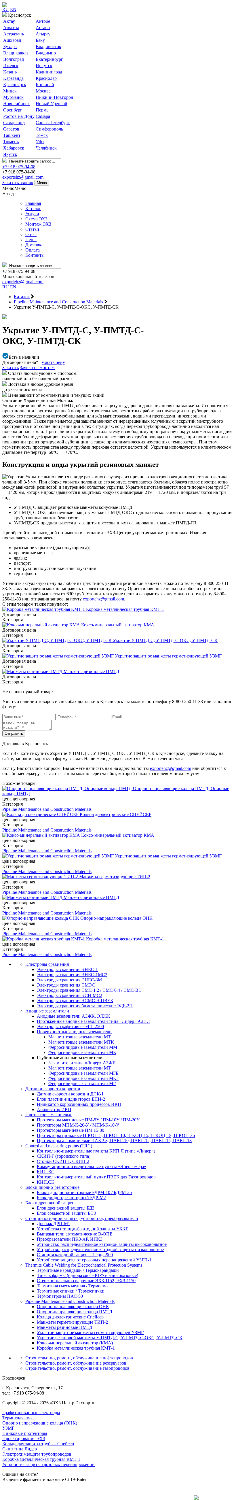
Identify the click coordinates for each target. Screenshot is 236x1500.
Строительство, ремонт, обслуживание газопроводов (77, 1368)
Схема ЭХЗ (36, 218)
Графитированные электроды (31, 1412)
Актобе (43, 21)
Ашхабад (12, 40)
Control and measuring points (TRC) (58, 1145)
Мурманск (13, 97)
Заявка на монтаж (37, 367)
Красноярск (14, 84)
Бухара (10, 46)
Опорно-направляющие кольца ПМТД (74, 1311)
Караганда (13, 78)
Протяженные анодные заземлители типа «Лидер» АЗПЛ (93, 1021)
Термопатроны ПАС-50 (60, 1296)
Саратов (11, 128)
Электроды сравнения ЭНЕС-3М (69, 979)
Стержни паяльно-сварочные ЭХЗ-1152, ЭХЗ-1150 (86, 1280)
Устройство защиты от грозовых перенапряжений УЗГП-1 (94, 1259)
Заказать (10, 367)
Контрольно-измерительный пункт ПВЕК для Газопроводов (96, 1176)
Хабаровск (13, 148)
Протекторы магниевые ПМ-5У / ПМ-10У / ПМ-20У (88, 1119)
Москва (43, 90)
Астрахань (13, 33)
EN (13, 9)
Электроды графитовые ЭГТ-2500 (70, 1026)
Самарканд (14, 122)
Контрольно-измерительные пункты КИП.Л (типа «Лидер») (96, 1150)
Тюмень (11, 141)
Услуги (32, 213)
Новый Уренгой (51, 103)
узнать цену (53, 362)
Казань (10, 71)
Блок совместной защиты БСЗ (66, 1213)
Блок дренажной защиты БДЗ (65, 1208)
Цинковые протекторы (24, 1433)
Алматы (11, 27)
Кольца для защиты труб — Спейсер (38, 1443)
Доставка (34, 244)
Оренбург (12, 109)
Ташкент (11, 135)
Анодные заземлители (47, 1010)
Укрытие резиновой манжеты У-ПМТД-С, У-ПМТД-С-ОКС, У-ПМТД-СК (109, 1337)
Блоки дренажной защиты (51, 1202)
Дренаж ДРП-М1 (53, 1223)
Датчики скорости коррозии (52, 1088)
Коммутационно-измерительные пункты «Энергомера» (91, 1166)
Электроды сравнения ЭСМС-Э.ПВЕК (75, 1000)
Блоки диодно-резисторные (52, 1187)
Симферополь (49, 128)
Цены (31, 239)
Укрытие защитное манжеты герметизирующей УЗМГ (90, 1332)
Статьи (32, 229)
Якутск (10, 154)
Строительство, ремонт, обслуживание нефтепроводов (79, 1357)
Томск (42, 135)
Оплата (32, 250)
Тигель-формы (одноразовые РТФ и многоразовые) (87, 1275)
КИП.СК (45, 1182)
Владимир (46, 52)
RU (5, 9)
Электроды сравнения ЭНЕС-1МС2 (72, 974)
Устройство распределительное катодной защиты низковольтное (100, 1249)
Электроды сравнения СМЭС (66, 985)
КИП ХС (45, 1171)
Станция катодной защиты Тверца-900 (75, 1254)
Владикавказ (15, 52)
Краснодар (46, 78)
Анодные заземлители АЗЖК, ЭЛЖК (73, 1016)
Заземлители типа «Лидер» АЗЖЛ (82, 1062)
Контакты (35, 255)
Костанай (45, 84)
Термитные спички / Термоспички (70, 1291)
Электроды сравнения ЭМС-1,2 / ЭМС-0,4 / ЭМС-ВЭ (89, 990)
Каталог (33, 208)
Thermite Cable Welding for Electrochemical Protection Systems (83, 1265)
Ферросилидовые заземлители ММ (82, 1047)
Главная (33, 203)
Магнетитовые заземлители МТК (81, 1042)
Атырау (43, 33)
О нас (31, 234)
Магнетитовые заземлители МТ (79, 1036)
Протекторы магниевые (48, 1114)
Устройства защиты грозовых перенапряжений (48, 1464)
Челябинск (46, 148)
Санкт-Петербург (53, 122)
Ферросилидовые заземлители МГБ (83, 1073)
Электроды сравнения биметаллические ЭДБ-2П (85, 1005)
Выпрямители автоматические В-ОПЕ (75, 1233)
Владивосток (48, 46)
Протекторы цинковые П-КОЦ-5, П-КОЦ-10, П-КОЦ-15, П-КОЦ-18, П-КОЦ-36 (116, 1135)
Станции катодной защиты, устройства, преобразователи (81, 1218)
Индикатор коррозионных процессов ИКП (79, 1104)
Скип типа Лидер (19, 1448)
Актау (9, 21)
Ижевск (10, 65)
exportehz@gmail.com (22, 177)
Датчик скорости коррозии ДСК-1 (70, 1093)
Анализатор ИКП (54, 1109)
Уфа (40, 141)
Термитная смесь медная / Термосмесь (74, 1285)
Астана (43, 27)
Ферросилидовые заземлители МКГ (83, 1078)
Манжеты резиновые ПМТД (64, 1327)
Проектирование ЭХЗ (23, 1438)
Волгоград (13, 59)
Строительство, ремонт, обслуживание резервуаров (75, 1363)
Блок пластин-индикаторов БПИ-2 (71, 1099)
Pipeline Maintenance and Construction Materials (47, 809)
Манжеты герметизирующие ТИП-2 (72, 1322)
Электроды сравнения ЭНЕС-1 (67, 969)
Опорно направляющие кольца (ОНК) (39, 1422)
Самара (43, 116)
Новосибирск (16, 103)
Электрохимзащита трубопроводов (36, 1454)
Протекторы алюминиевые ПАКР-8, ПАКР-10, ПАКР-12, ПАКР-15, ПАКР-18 (114, 1140)
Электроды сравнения (47, 964)
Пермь (42, 109)
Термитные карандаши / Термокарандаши (78, 1270)
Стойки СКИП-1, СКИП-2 (63, 1161)
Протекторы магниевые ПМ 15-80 (70, 1130)
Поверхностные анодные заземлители (74, 1031)
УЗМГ (8, 1428)
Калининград (49, 71)
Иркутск (44, 65)
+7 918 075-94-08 (18, 166)
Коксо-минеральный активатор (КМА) (75, 1342)
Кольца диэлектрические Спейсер (70, 1316)
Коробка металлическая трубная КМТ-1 (76, 1348)
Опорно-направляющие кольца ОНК (73, 1306)
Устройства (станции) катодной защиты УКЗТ (82, 1228)
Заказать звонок (17, 182)
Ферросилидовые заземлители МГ (82, 1083)
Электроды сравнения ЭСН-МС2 (69, 995)
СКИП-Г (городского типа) (63, 1156)
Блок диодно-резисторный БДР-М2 (71, 1197)
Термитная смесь (18, 1417)
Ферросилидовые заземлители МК (82, 1052)
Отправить (14, 733)
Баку (40, 40)
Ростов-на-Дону (19, 116)
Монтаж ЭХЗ (38, 224)
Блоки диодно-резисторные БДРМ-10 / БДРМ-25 (84, 1192)
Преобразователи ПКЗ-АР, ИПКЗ (69, 1239)
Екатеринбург (49, 59)
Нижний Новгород (54, 97)
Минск (10, 90)
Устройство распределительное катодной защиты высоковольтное (102, 1244)
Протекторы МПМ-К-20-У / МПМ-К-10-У (78, 1125)
